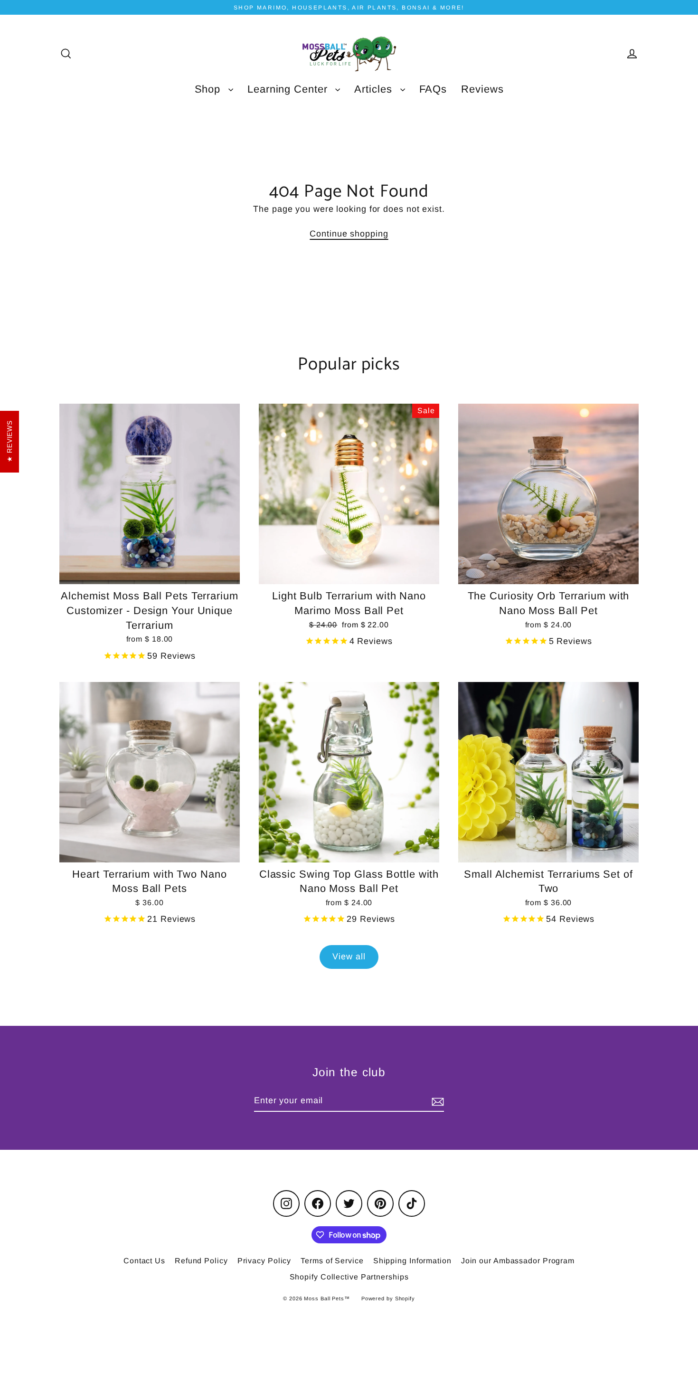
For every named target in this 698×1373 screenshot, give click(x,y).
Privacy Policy (264, 1261)
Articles (374, 89)
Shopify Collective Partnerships (349, 1277)
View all (348, 956)
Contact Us (144, 1261)
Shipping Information (412, 1261)
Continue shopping (349, 233)
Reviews (482, 89)
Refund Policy (201, 1261)
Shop (209, 89)
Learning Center (288, 89)
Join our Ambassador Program (518, 1261)
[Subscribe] (436, 1101)
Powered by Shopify (388, 1298)
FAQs (433, 89)
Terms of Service (332, 1261)
